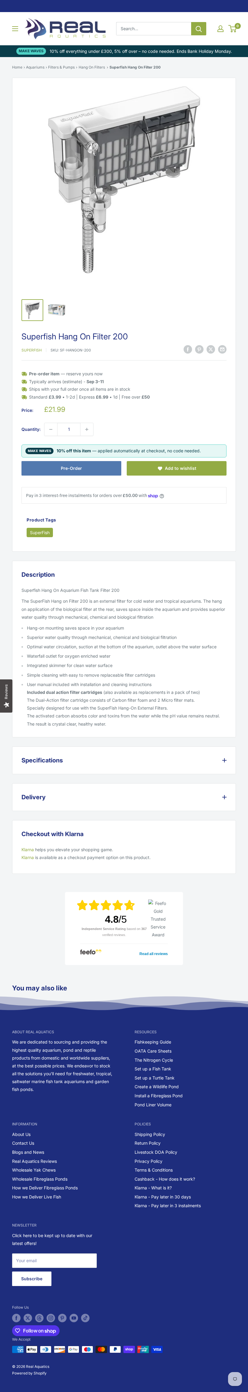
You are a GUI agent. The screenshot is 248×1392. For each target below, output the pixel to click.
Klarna (27, 849)
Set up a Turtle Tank (155, 1077)
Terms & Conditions (154, 1169)
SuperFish (31, 350)
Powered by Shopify (29, 1373)
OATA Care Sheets (153, 1051)
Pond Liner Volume (153, 1104)
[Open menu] (15, 28)
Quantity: (31, 429)
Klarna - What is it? (153, 1187)
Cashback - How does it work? (165, 1179)
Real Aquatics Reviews (34, 1161)
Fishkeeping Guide (153, 1041)
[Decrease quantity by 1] (50, 429)
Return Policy (148, 1143)
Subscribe (31, 1278)
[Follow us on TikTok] (85, 1318)
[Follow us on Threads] (39, 1318)
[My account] (220, 28)
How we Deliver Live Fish (36, 1196)
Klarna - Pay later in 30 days (163, 1196)
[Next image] (216, 188)
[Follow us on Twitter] (28, 1318)
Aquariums (35, 67)
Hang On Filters (92, 67)
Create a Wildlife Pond (157, 1086)
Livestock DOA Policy (156, 1152)
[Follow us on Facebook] (16, 1318)
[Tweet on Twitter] (211, 349)
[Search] (198, 28)
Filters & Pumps (61, 67)
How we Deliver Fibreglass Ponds (45, 1187)
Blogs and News (28, 1152)
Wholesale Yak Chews (34, 1169)
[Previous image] (32, 188)
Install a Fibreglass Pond (159, 1095)
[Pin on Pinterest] (199, 349)
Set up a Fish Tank (153, 1068)
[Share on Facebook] (188, 349)
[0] (233, 28)
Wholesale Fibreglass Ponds (39, 1179)
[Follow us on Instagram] (51, 1318)
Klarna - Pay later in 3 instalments (168, 1205)
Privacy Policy (148, 1161)
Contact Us (23, 1143)
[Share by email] (222, 349)
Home (17, 67)
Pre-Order (71, 468)
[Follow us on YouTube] (74, 1318)
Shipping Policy (150, 1134)
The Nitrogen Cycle (154, 1060)
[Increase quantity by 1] (86, 429)
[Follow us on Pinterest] (62, 1318)
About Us (21, 1134)
